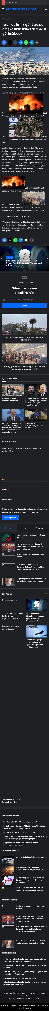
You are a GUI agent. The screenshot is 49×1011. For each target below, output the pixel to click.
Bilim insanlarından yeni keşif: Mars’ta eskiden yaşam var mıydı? (30, 868)
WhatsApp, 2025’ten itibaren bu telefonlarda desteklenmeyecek (29, 889)
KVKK (39, 1006)
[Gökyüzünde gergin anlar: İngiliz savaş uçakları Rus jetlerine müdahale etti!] (36, 631)
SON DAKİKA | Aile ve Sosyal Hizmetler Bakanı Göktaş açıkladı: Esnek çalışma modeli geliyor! (31, 566)
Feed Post (24, 996)
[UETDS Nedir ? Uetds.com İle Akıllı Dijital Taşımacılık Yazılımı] (12, 605)
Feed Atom (41, 993)
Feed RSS (32, 993)
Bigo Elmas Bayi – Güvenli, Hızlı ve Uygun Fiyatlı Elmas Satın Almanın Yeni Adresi (35, 617)
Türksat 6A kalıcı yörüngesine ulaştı (31, 857)
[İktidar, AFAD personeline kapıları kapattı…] (8, 557)
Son (24, 528)
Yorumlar (40, 528)
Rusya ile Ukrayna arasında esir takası (10, 399)
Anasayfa (7, 19)
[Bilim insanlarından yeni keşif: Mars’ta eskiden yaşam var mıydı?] (8, 870)
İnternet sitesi (7, 499)
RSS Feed (17, 993)
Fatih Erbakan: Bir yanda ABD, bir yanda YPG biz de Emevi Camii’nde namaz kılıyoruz (31, 546)
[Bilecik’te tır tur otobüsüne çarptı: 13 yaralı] (36, 415)
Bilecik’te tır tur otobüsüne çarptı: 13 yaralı (34, 425)
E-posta (5, 489)
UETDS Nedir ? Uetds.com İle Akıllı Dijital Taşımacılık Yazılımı (12, 616)
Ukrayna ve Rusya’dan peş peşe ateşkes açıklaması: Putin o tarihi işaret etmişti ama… (36, 401)
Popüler (8, 528)
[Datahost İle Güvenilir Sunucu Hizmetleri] (12, 711)
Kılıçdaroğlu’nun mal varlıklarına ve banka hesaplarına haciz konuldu (31, 580)
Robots (24, 993)
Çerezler (32, 1006)
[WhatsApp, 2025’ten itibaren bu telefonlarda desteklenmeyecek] (8, 891)
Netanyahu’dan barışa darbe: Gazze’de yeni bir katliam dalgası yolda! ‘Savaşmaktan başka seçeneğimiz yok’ (12, 427)
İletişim (13, 1006)
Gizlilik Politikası (22, 1006)
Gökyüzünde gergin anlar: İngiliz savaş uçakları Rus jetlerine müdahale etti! (34, 643)
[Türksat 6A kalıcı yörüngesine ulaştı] (8, 860)
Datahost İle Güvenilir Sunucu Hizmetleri (11, 800)
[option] (24, 258)
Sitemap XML (8, 993)
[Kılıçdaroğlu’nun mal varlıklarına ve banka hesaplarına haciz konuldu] (8, 582)
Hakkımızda (5, 1006)
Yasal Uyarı (28, 1008)
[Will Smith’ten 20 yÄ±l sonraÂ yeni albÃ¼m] (8, 537)
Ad (3, 480)
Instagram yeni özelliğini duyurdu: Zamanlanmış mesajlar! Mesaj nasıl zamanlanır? (30, 880)
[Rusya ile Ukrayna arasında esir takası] (13, 390)
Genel (10, 259)
